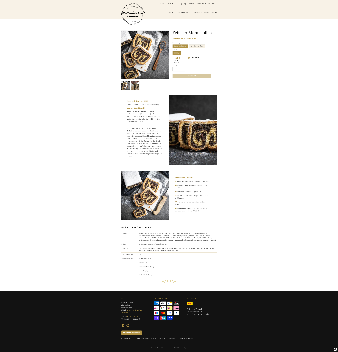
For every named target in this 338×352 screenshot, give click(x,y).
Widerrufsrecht (126, 338)
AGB (154, 338)
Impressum (172, 338)
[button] (182, 13)
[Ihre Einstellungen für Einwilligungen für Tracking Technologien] (335, 349)
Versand (162, 338)
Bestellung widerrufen (131, 332)
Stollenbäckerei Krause (160, 348)
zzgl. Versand (183, 62)
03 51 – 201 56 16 (133, 316)
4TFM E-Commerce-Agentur (180, 348)
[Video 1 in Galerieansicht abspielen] (135, 85)
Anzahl (175, 66)
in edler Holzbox (198, 46)
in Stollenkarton (181, 46)
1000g (177, 53)
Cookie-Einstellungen (186, 338)
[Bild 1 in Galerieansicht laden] (125, 85)
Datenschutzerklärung (142, 338)
